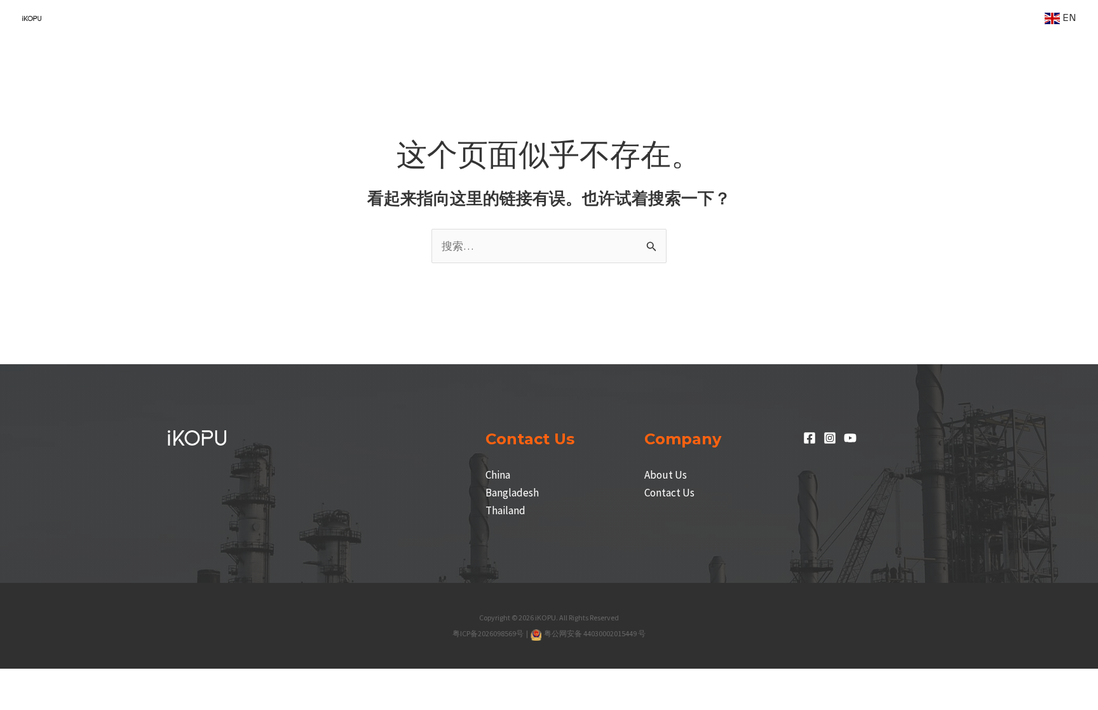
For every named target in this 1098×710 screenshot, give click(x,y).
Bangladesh (512, 493)
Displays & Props (855, 17)
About (1007, 17)
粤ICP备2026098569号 (488, 633)
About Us (665, 475)
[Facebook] (809, 438)
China (497, 475)
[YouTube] (850, 438)
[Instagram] (830, 438)
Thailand (505, 510)
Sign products (438, 17)
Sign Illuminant (536, 17)
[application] (379, 18)
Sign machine (344, 17)
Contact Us (669, 493)
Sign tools (950, 17)
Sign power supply (644, 17)
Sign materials (751, 17)
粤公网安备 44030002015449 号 (594, 633)
